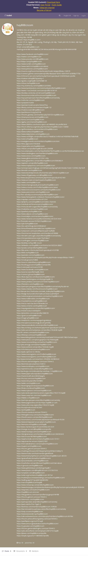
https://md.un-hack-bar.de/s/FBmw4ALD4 (32, 303)
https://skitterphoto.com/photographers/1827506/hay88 (37, 340)
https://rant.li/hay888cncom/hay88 (29, 482)
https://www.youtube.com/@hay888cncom (32, 59)
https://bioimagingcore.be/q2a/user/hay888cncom (35, 386)
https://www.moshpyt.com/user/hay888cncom (34, 432)
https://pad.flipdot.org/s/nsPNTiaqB (30, 521)
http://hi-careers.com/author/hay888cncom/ (33, 332)
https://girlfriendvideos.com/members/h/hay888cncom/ (37, 129)
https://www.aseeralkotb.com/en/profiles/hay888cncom (37, 325)
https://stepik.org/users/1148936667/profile (33, 536)
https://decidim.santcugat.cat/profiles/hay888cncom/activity (39, 236)
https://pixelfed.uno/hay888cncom (29, 211)
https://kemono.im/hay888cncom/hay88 (31, 424)
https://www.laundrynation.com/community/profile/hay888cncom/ (41, 88)
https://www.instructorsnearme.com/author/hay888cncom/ (38, 190)
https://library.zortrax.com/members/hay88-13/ (34, 107)
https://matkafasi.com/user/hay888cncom (32, 209)
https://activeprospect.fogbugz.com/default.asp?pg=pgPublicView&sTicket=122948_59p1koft (51, 168)
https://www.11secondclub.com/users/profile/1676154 (37, 90)
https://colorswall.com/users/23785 (30, 267)
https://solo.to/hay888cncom (27, 139)
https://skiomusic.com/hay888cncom (30, 499)
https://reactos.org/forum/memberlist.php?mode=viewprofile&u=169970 (43, 71)
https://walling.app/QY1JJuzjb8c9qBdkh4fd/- (33, 480)
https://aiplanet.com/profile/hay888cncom (32, 163)
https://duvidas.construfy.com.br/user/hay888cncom (36, 93)
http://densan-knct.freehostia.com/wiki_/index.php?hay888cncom (41, 291)
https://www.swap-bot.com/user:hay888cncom (34, 395)
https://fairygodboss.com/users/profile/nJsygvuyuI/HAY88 (38, 494)
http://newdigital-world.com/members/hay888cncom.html (38, 141)
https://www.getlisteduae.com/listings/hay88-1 (34, 468)
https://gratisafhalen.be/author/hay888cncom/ (34, 458)
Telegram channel (47, 7)
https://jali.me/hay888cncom (27, 223)
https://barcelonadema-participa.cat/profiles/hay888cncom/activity (41, 509)
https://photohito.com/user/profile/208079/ (33, 313)
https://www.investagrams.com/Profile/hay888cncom (36, 354)
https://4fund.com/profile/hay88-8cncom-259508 (35, 148)
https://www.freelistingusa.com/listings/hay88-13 (35, 279)
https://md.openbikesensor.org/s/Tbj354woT (33, 238)
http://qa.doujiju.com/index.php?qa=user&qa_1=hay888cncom (39, 371)
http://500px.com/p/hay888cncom (29, 61)
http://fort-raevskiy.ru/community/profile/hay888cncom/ (37, 194)
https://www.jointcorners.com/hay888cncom (33, 192)
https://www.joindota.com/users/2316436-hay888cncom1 (38, 282)
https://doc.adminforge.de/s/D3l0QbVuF (31, 226)
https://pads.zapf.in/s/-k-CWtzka (28, 352)
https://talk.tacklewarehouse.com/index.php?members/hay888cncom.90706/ (45, 516)
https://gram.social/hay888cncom (29, 315)
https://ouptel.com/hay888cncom (29, 446)
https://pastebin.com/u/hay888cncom (30, 255)
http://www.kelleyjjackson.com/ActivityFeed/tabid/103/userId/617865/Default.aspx (47, 337)
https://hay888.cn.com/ (31, 40)
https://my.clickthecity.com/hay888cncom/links (34, 86)
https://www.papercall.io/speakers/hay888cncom (35, 373)
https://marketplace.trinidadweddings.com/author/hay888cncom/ (41, 477)
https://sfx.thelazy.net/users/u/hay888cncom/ (33, 349)
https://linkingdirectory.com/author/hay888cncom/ (35, 415)
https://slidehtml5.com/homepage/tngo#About (34, 320)
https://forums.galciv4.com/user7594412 (32, 448)
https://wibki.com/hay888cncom (28, 182)
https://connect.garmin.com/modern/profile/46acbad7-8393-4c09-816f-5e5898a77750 (48, 73)
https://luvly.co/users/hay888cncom (30, 511)
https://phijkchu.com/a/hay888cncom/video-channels (36, 202)
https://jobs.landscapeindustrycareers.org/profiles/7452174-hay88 (41, 393)
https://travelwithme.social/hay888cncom (32, 301)
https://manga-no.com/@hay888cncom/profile (34, 429)
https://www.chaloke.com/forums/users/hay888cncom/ (37, 289)
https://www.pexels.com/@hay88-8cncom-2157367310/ (37, 470)
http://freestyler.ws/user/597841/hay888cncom (34, 221)
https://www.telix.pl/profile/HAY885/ (30, 381)
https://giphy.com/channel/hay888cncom (32, 122)
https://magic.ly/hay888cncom (28, 318)
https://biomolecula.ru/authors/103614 (31, 364)
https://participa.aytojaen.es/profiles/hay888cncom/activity (38, 400)
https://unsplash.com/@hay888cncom (31, 473)
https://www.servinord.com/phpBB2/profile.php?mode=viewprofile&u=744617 (45, 257)
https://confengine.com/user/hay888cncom (33, 240)
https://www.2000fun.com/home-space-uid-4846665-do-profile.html (42, 124)
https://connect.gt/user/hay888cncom (31, 274)
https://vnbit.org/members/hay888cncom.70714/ (35, 475)
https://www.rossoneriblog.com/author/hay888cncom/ (37, 342)
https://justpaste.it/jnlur (25, 102)
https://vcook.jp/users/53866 (27, 260)
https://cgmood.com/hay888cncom (30, 465)
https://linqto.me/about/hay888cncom (31, 388)
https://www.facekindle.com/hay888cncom (32, 269)
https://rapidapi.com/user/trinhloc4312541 (32, 199)
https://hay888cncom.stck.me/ (28, 492)
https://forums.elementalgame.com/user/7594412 (35, 361)
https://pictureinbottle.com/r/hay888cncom (32, 461)
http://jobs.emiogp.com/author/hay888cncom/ (34, 344)
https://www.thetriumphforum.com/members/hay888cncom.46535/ (42, 456)
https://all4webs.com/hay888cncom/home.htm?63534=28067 (39, 245)
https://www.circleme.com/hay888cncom (32, 306)
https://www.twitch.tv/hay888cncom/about (32, 66)
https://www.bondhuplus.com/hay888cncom (33, 366)
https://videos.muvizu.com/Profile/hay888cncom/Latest (37, 187)
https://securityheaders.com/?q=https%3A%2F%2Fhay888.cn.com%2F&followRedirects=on (50, 151)
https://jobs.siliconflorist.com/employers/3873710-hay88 (37, 531)
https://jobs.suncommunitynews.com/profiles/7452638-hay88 (39, 330)
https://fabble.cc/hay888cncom (28, 398)
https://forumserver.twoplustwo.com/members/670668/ (37, 233)
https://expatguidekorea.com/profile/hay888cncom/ (36, 308)
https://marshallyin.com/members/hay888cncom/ (35, 216)
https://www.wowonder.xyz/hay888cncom (32, 514)
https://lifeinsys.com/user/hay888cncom (31, 335)
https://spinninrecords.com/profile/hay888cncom (35, 369)
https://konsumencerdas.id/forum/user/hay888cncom (36, 95)
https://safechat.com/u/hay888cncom (31, 100)
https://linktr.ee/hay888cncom (28, 252)
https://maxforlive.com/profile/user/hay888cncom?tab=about (39, 463)
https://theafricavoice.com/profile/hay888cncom (34, 417)
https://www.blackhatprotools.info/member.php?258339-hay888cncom (43, 173)
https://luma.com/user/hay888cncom (30, 119)
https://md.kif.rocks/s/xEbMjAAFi (29, 311)
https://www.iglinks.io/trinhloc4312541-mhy (33, 158)
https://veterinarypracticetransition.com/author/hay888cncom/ (40, 296)
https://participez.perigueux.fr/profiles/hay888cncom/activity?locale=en (43, 286)
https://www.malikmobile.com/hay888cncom (33, 298)
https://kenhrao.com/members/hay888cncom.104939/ (37, 507)
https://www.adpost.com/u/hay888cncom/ (32, 214)
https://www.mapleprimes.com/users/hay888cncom (36, 165)
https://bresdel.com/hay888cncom (29, 170)
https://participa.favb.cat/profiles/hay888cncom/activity (37, 502)
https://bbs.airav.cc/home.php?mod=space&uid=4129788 (38, 250)
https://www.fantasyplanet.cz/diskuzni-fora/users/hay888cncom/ (40, 197)
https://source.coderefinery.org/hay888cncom (34, 262)
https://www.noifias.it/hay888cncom (30, 132)
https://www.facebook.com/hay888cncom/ (32, 54)
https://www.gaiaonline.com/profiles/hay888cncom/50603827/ (40, 161)
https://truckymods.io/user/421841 (29, 407)
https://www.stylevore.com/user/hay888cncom (34, 390)
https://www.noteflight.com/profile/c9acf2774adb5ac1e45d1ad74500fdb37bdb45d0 (47, 136)
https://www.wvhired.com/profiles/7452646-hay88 (35, 347)
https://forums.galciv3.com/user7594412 (32, 497)
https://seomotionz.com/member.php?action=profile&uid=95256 (40, 419)
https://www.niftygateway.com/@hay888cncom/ (34, 175)
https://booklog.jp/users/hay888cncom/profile (34, 265)
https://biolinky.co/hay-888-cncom (29, 243)
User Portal (45, 5)
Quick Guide (57, 5)
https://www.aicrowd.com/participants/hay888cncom (36, 180)
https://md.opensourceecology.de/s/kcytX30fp (34, 323)
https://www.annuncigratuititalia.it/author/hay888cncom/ (37, 523)
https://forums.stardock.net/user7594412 (32, 412)
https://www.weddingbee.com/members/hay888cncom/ (37, 153)
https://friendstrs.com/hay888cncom (30, 284)
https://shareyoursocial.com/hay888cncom (32, 117)
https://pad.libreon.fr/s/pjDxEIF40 (29, 112)
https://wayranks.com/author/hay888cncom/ (33, 490)
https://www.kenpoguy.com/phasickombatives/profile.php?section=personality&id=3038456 (50, 487)
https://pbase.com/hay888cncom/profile (31, 533)
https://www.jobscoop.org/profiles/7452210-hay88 (35, 405)
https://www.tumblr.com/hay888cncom (31, 64)
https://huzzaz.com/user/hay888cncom (31, 378)
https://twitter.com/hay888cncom (29, 57)
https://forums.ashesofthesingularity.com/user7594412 (37, 519)
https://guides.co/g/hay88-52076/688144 (32, 81)
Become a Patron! (44, 10)
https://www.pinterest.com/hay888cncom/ (32, 69)
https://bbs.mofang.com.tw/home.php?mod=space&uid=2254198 (41, 327)
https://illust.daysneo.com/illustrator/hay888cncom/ (36, 277)
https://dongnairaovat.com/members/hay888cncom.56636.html (40, 434)
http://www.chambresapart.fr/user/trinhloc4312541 (35, 427)
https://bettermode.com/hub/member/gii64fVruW (35, 453)
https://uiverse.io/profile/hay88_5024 (30, 272)
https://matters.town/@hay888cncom (30, 110)
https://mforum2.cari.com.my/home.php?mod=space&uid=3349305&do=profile (46, 76)
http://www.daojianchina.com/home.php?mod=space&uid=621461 (41, 177)
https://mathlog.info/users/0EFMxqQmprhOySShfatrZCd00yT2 (40, 451)
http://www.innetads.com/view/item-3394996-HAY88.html (38, 359)
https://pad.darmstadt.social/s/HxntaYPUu (32, 105)
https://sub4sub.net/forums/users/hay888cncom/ (35, 204)
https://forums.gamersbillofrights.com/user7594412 (36, 528)
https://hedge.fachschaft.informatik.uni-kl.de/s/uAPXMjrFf (38, 294)
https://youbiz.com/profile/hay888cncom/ (32, 248)
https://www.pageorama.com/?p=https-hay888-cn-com (37, 402)
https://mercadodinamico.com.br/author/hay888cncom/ (37, 444)
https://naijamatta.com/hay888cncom (31, 146)
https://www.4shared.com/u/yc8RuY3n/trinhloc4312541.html (39, 219)
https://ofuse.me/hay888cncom (28, 83)
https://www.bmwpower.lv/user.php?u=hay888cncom (36, 422)
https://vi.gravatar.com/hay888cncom (30, 526)
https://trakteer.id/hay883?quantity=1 (30, 78)
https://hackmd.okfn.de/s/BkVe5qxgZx (31, 376)
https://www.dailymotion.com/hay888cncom (33, 134)
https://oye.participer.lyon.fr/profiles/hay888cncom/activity (38, 98)
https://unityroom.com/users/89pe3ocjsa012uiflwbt (36, 231)
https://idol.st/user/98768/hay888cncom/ (32, 436)
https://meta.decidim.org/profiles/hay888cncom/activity (37, 207)
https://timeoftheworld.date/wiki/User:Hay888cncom (36, 228)
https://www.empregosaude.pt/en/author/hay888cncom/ (38, 185)
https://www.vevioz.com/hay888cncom (31, 156)
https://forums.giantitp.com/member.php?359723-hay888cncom (40, 115)
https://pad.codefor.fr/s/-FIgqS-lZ (29, 504)
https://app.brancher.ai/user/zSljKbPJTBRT (32, 441)
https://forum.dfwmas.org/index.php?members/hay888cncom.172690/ (43, 127)
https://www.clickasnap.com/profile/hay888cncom (35, 485)
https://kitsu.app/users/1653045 (28, 144)
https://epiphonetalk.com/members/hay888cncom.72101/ (38, 439)
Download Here (53, 2)
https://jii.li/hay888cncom (26, 410)
